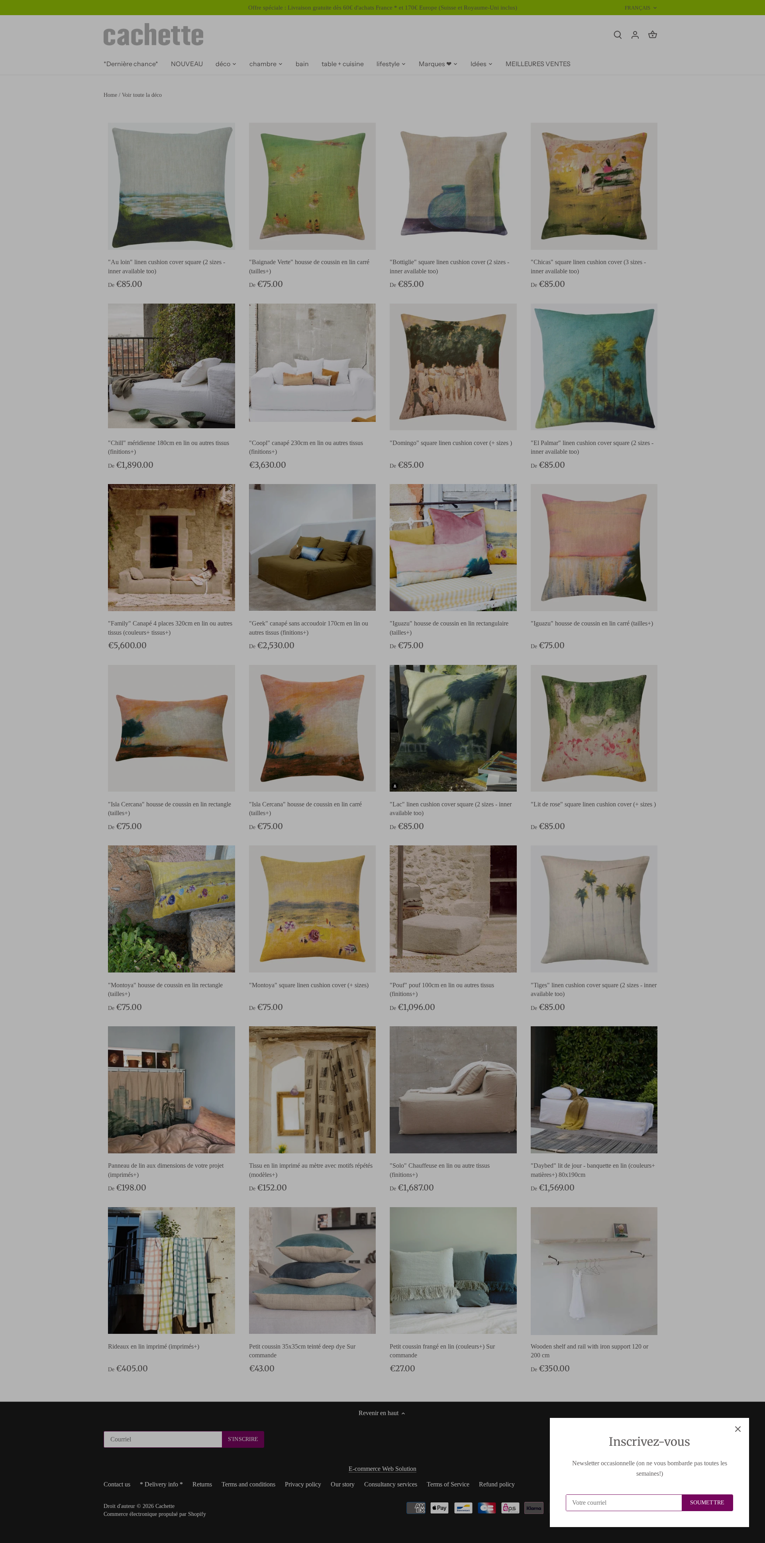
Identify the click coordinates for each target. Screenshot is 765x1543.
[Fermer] (738, 1429)
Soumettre (707, 1503)
